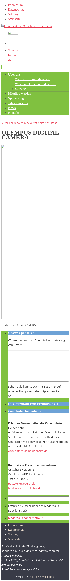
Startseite (14, 19)
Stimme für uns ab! (13, 55)
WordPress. (48, 577)
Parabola (34, 577)
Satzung (13, 14)
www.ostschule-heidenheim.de (27, 451)
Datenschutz (16, 9)
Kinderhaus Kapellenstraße (25, 518)
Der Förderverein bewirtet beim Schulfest (29, 123)
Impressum (15, 5)
